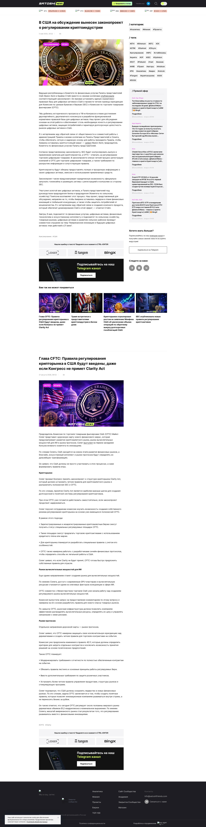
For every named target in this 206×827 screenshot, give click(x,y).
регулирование (45, 236)
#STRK (132, 48)
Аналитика (135, 29)
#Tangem (133, 76)
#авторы (150, 66)
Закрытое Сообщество (129, 802)
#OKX (159, 76)
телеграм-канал (156, 236)
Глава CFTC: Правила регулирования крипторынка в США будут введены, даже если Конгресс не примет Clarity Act (54, 322)
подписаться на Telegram (148, 250)
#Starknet (142, 48)
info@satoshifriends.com (156, 796)
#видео (152, 71)
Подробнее (137, 114)
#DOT (132, 62)
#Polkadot (142, 62)
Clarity (48, 725)
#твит (151, 62)
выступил (88, 443)
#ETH (132, 44)
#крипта (133, 57)
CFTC (42, 725)
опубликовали (107, 96)
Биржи (95, 807)
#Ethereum (141, 44)
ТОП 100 (96, 813)
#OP (141, 57)
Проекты (158, 29)
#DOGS (133, 80)
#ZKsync (152, 48)
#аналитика (141, 71)
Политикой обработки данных (37, 822)
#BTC (151, 44)
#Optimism (157, 57)
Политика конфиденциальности (92, 823)
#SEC (148, 57)
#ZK (157, 44)
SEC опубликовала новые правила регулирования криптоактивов (148, 319)
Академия (123, 797)
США (55, 236)
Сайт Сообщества (127, 791)
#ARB (132, 66)
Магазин (122, 807)
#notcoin (161, 71)
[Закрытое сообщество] (64, 800)
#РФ (131, 71)
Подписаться (86, 275)
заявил (88, 143)
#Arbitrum (161, 66)
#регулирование (136, 53)
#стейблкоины (160, 53)
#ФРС (148, 53)
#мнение (159, 62)
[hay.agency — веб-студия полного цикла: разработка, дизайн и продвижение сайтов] (162, 823)
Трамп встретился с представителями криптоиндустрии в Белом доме (84, 320)
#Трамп (140, 66)
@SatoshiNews (137, 117)
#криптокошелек (147, 76)
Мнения (147, 29)
